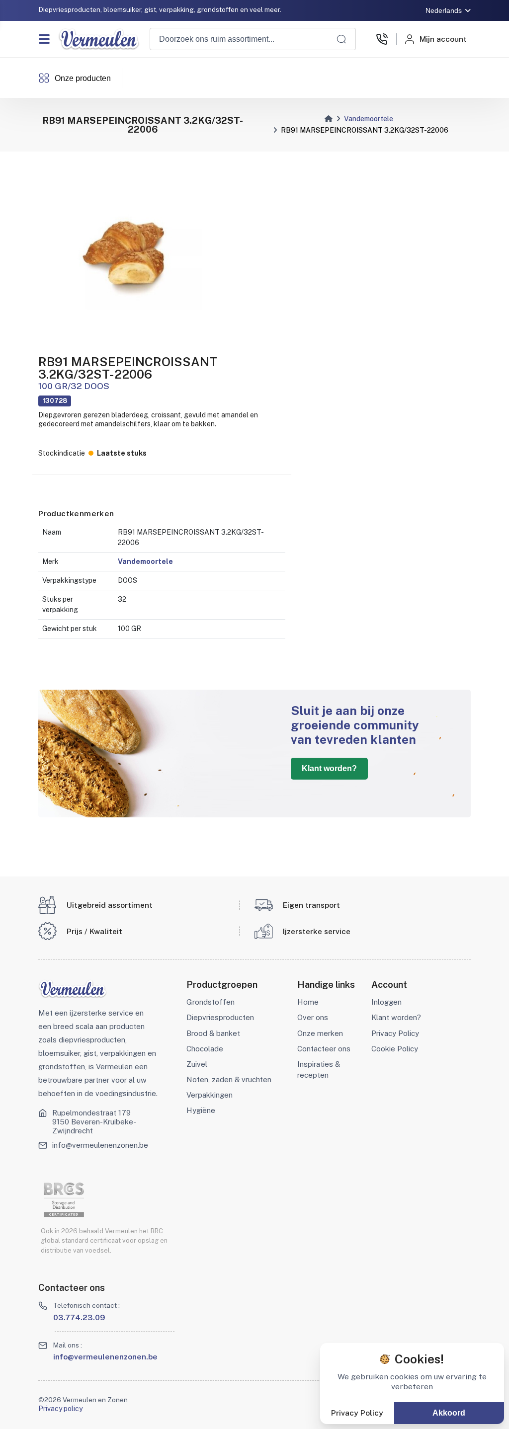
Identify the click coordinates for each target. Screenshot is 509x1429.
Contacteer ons (323, 1048)
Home (308, 1002)
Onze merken (320, 1033)
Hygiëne (200, 1110)
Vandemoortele (368, 119)
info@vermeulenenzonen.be (100, 1145)
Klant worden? (329, 768)
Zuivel (196, 1064)
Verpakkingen (209, 1095)
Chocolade (204, 1048)
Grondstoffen (210, 1002)
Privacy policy (60, 1409)
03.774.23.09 (79, 1317)
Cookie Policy (394, 1048)
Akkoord (448, 1413)
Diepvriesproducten (220, 1017)
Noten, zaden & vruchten (228, 1079)
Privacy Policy (395, 1033)
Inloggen (386, 1002)
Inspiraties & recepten (318, 1069)
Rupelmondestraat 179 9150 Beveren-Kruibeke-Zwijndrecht (94, 1122)
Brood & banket (213, 1033)
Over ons (312, 1017)
